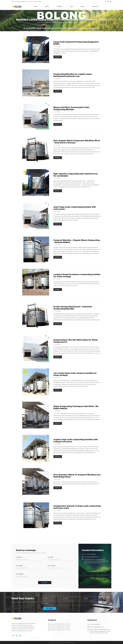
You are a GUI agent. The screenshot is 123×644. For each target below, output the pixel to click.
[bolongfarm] (16, 6)
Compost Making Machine (51, 22)
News (82, 6)
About (47, 6)
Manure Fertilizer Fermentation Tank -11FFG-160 (59, 626)
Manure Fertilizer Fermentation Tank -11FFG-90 (59, 627)
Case (71, 6)
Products (59, 6)
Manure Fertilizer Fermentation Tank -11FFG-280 (59, 624)
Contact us (95, 6)
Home (35, 6)
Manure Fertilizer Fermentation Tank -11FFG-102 (59, 629)
